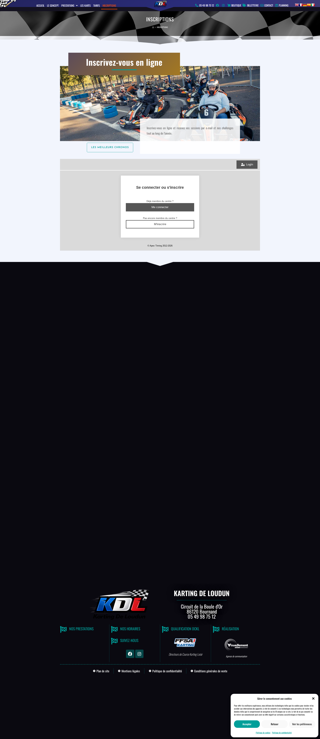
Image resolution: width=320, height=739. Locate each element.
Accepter (246, 724)
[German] (305, 4)
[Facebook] (130, 654)
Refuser (274, 724)
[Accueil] (153, 27)
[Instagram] (139, 654)
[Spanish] (309, 4)
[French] (301, 4)
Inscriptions (109, 6)
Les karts (85, 6)
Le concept (53, 6)
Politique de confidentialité (282, 732)
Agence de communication (236, 656)
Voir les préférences (302, 724)
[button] (313, 698)
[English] (297, 4)
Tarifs (96, 6)
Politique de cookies (263, 732)
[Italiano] (313, 4)
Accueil (40, 6)
